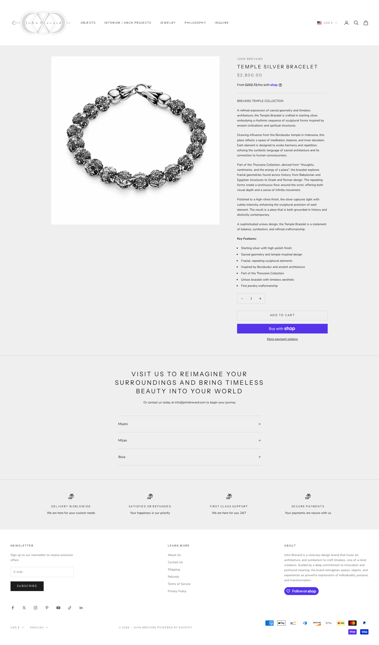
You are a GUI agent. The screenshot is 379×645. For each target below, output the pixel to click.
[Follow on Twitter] (24, 608)
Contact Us (175, 562)
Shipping (174, 569)
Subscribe (27, 586)
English (37, 627)
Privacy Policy (177, 591)
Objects (88, 22)
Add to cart (282, 315)
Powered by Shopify (174, 627)
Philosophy (195, 22)
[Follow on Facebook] (13, 608)
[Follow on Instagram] (35, 608)
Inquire (222, 22)
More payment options (282, 339)
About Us (174, 555)
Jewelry (168, 22)
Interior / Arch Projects (127, 22)
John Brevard (250, 59)
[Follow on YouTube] (58, 608)
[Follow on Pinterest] (47, 608)
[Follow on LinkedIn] (81, 608)
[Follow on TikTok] (70, 608)
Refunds (173, 577)
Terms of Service (179, 584)
